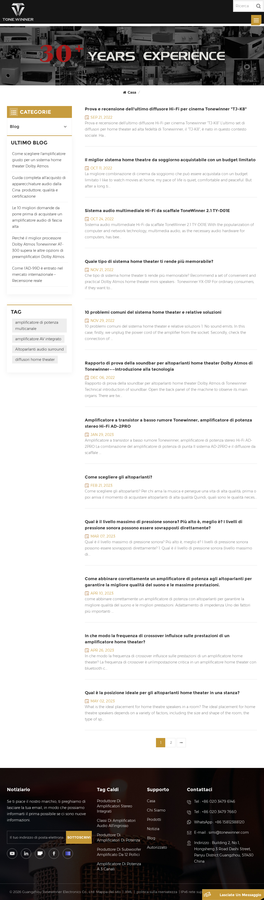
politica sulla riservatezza (157, 892)
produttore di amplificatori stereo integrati (114, 806)
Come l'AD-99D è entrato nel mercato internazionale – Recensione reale (37, 274)
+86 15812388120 (229, 822)
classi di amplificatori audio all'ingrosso (116, 823)
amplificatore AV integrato (38, 339)
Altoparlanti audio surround (39, 349)
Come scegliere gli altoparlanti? (118, 477)
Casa (132, 92)
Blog (14, 126)
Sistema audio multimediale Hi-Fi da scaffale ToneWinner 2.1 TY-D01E (157, 210)
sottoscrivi (78, 837)
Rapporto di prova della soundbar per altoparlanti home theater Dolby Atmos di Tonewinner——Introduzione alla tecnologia (169, 366)
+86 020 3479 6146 (218, 801)
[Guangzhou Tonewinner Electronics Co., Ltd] (18, 12)
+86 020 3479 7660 (219, 811)
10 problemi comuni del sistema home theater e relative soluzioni (153, 312)
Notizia (153, 828)
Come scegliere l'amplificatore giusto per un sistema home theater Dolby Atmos (38, 159)
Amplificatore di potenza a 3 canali (119, 866)
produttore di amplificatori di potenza (118, 837)
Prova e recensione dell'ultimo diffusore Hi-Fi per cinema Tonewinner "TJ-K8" (166, 109)
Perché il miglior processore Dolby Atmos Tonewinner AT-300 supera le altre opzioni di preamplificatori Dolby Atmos (38, 247)
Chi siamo (156, 810)
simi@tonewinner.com (229, 832)
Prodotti (154, 819)
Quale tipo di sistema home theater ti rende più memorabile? (149, 261)
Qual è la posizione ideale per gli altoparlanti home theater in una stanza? (162, 692)
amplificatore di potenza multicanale (36, 325)
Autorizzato (157, 847)
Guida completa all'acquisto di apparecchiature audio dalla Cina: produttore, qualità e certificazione (39, 187)
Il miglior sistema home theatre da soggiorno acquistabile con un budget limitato (170, 159)
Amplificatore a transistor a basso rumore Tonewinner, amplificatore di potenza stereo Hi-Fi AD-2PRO (168, 423)
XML (128, 892)
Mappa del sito (108, 892)
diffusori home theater (35, 359)
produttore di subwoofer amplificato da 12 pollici (119, 852)
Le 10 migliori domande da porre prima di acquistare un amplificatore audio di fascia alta (37, 217)
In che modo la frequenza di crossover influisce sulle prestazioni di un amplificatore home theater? (157, 638)
